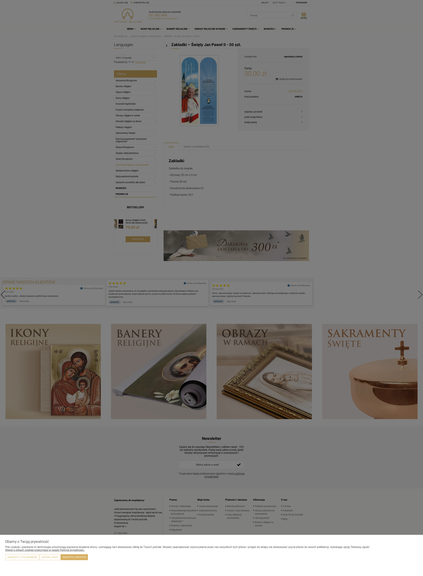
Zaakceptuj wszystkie (74, 557)
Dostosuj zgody (49, 557)
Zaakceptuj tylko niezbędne (22, 557)
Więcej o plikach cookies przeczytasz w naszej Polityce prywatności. (45, 550)
